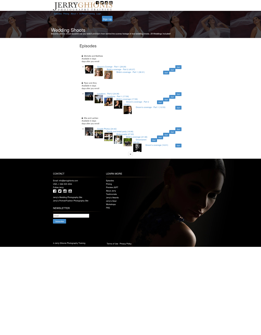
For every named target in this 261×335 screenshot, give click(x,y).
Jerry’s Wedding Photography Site (67, 197)
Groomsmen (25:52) (140, 141)
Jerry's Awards (112, 197)
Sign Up (107, 19)
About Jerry (111, 190)
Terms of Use (112, 243)
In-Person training (87, 13)
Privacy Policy (125, 243)
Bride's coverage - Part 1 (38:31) (131, 72)
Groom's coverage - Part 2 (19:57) (136, 103)
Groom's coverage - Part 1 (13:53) (152, 107)
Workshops (111, 204)
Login (98, 13)
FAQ (108, 207)
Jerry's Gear (111, 201)
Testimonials (111, 194)
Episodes (58, 13)
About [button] (73, 13)
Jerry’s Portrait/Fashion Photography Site (70, 200)
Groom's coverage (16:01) (157, 145)
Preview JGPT (112, 187)
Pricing (66, 13)
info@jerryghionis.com (68, 180)
